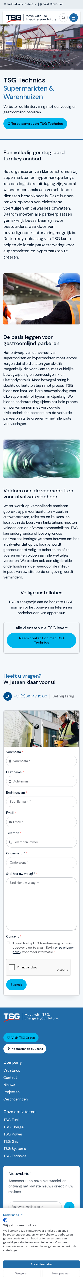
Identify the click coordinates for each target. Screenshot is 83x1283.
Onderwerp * (16, 853)
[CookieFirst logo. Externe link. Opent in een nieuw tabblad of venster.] (5, 1220)
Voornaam (14, 752)
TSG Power (12, 1134)
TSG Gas (10, 1141)
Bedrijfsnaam (16, 792)
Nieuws (9, 1084)
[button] (13, 1214)
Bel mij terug (63, 696)
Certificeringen (15, 1099)
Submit (16, 984)
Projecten (11, 1092)
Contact (10, 1077)
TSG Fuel (11, 1119)
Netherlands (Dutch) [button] (27, 1049)
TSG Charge (13, 1127)
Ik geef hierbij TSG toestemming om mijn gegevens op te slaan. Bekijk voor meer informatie (43, 947)
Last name (15, 772)
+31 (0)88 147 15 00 (30, 696)
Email (11, 813)
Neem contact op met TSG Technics (41, 640)
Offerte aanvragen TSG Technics (35, 123)
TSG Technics (14, 1156)
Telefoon (13, 833)
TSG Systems (14, 1148)
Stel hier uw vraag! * (21, 874)
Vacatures (11, 1070)
